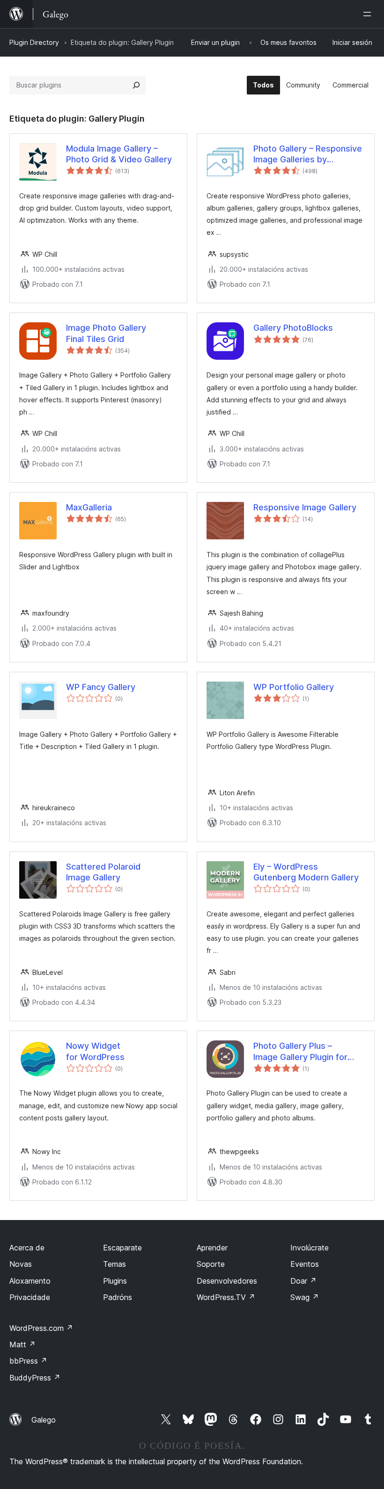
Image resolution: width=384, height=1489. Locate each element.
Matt (22, 1344)
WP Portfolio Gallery (293, 687)
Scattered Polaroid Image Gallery (103, 872)
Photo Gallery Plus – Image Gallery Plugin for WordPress (300, 1051)
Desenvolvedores (227, 1281)
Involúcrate (309, 1247)
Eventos (304, 1264)
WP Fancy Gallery (100, 687)
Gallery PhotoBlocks (293, 328)
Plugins (115, 1281)
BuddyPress (34, 1377)
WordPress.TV (226, 1297)
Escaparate (122, 1247)
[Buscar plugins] (136, 85)
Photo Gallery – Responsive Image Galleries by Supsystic (307, 154)
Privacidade (29, 1297)
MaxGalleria (89, 507)
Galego (43, 1419)
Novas (20, 1264)
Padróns (117, 1297)
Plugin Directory (34, 42)
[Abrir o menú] (369, 14)
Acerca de (26, 1247)
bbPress (28, 1361)
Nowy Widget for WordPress (95, 1051)
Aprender (212, 1247)
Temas (114, 1264)
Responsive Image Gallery (304, 507)
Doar (303, 1281)
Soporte (211, 1264)
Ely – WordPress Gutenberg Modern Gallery (306, 872)
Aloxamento (30, 1281)
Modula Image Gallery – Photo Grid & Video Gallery (119, 154)
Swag (304, 1297)
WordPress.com (41, 1328)
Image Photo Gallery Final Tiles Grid (106, 333)
